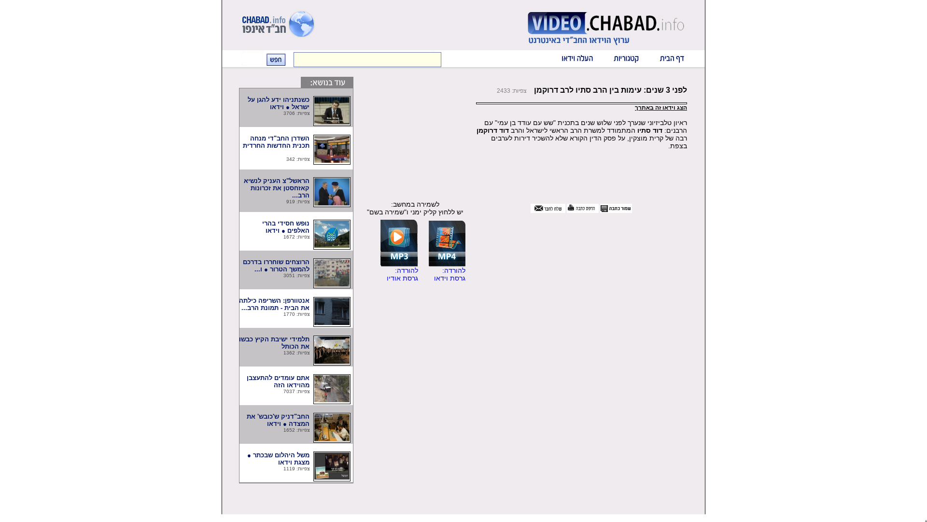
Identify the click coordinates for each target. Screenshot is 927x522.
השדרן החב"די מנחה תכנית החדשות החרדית (275, 145)
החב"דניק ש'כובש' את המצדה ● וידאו (278, 420)
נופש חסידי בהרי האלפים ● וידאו (278, 227)
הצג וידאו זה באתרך (661, 107)
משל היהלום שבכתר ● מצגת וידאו (278, 458)
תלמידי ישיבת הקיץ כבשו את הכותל (274, 343)
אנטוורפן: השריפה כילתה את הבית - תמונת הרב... (274, 304)
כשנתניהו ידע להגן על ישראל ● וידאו (278, 103)
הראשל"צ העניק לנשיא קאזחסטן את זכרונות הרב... (276, 188)
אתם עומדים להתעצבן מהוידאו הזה (277, 381)
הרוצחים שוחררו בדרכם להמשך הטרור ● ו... (276, 265)
